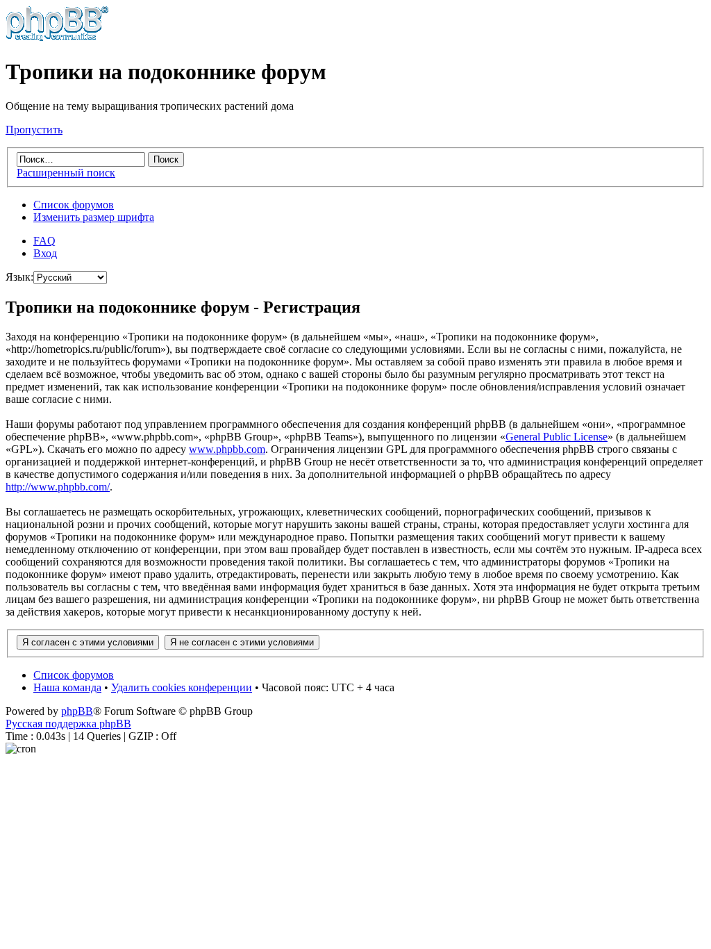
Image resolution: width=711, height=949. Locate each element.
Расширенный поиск (66, 173)
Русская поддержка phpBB (68, 723)
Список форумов (73, 205)
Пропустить (34, 129)
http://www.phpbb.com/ (58, 487)
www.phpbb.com (227, 449)
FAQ (44, 241)
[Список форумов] (57, 38)
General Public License (556, 437)
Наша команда (67, 687)
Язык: (19, 277)
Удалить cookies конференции (181, 687)
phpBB (77, 711)
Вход (45, 253)
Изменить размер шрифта (93, 217)
